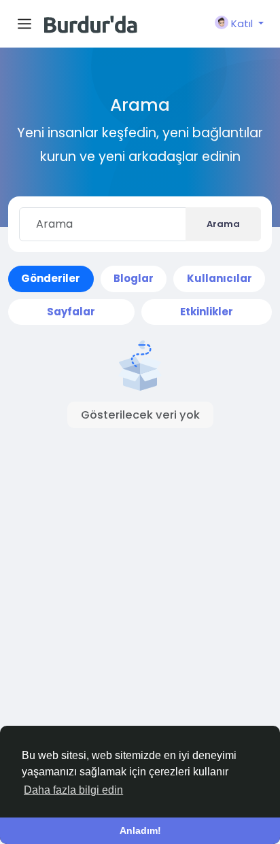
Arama (223, 223)
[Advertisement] (140, 571)
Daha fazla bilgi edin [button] (73, 790)
